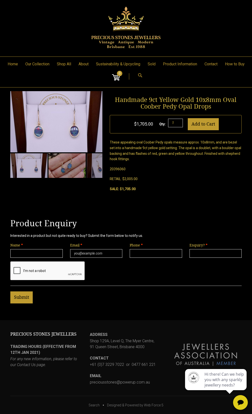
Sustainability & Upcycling (118, 64)
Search (94, 405)
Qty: (162, 124)
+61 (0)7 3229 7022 (107, 364)
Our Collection (37, 64)
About (84, 64)
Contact (211, 64)
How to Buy (235, 64)
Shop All (64, 64)
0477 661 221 (144, 364)
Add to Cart (203, 124)
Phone (135, 245)
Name (15, 245)
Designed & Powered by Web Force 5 (135, 405)
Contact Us (26, 364)
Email (75, 245)
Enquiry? (197, 245)
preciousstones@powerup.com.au (120, 382)
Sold (152, 64)
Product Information (180, 64)
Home (13, 64)
